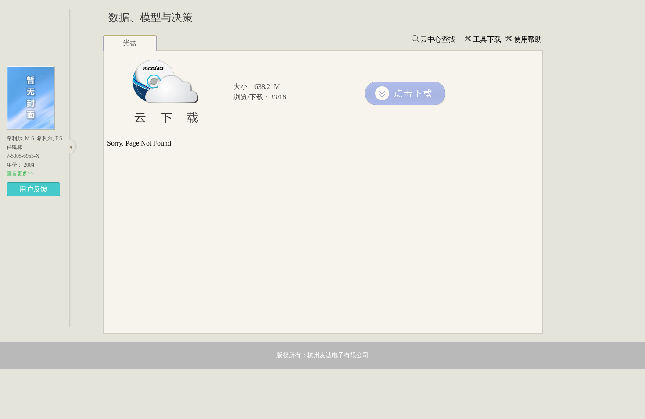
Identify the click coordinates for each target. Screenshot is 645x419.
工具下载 (487, 39)
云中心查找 (437, 39)
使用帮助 (528, 39)
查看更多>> (20, 173)
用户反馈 (33, 189)
